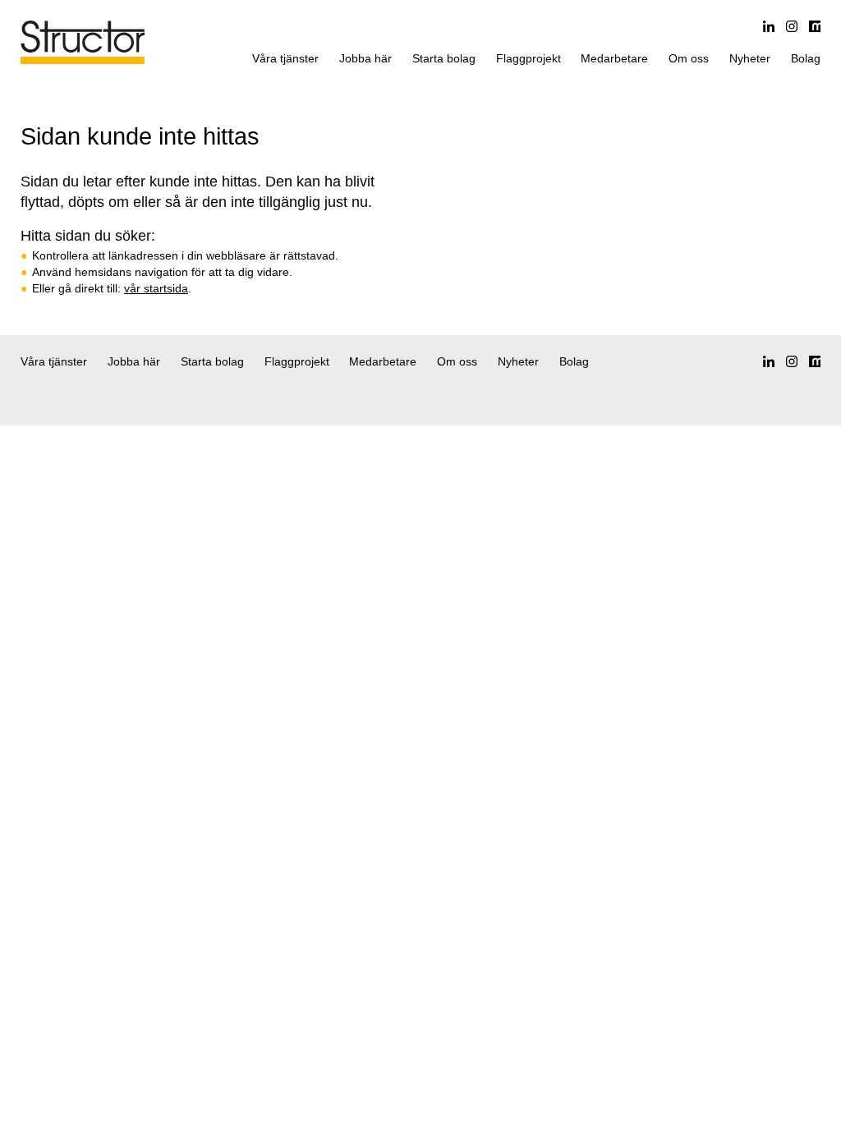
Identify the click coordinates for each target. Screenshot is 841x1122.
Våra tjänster (285, 58)
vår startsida (156, 288)
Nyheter (749, 58)
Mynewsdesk (814, 26)
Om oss (689, 58)
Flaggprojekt (528, 58)
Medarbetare (614, 58)
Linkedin (768, 26)
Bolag (805, 58)
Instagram (791, 26)
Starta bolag (444, 58)
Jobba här (365, 58)
